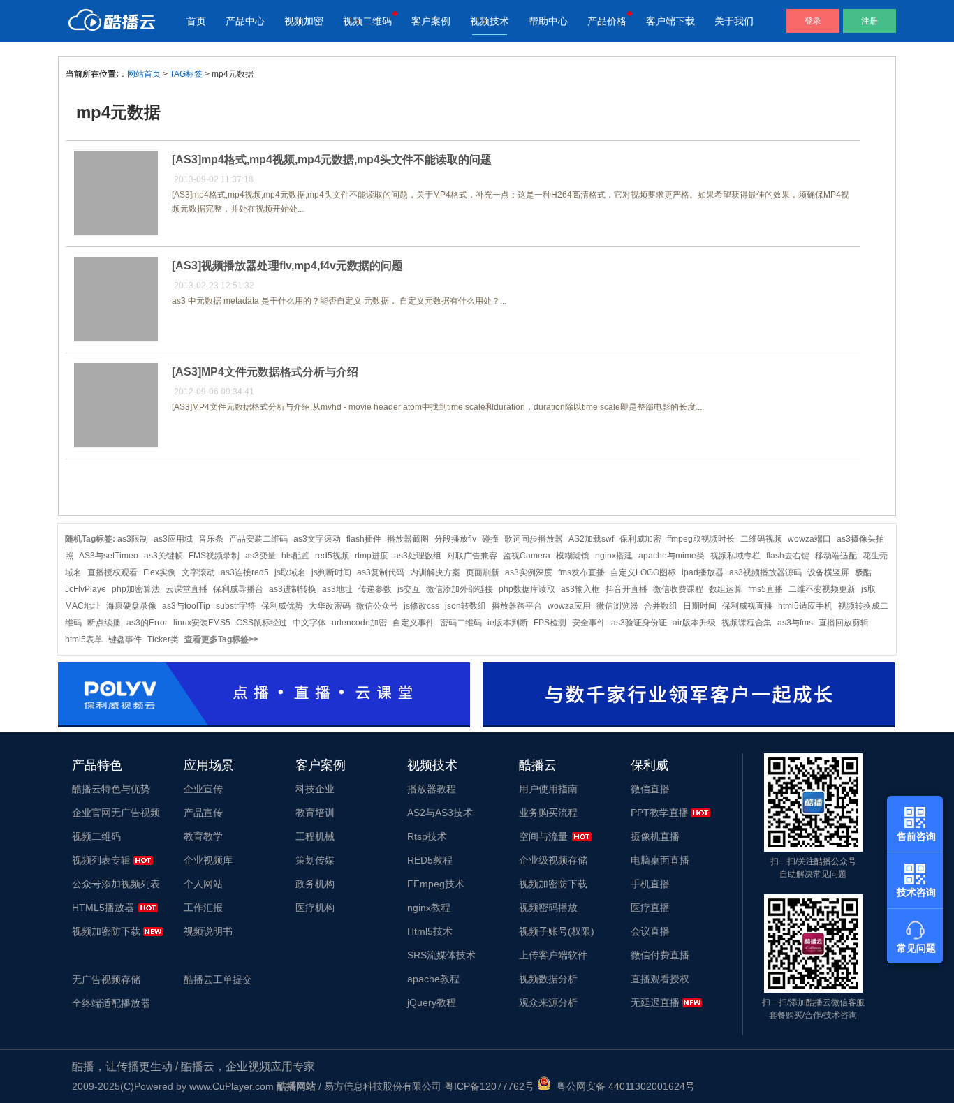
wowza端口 (809, 539)
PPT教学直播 (660, 812)
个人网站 (203, 883)
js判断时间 (331, 572)
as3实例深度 (528, 572)
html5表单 (84, 639)
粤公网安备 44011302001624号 (623, 1086)
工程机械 (315, 836)
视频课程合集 (746, 623)
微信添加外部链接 (459, 589)
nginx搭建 (614, 556)
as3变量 (260, 556)
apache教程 (433, 978)
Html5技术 (430, 931)
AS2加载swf (591, 539)
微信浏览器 (617, 606)
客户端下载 (670, 21)
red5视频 (332, 556)
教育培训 (315, 812)
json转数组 (465, 606)
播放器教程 (431, 788)
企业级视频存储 (553, 860)
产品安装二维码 (258, 539)
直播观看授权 (660, 978)
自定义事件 (413, 623)
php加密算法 (136, 589)
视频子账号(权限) (556, 931)
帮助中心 (548, 21)
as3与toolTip (186, 606)
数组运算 (725, 589)
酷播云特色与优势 (111, 788)
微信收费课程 (678, 589)
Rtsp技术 (427, 836)
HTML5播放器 (103, 907)
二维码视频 (761, 539)
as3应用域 (173, 539)
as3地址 (337, 589)
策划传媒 (315, 860)
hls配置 (295, 556)
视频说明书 (208, 931)
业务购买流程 (548, 812)
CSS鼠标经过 (261, 623)
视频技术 (489, 21)
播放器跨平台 (517, 606)
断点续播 (104, 623)
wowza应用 (569, 606)
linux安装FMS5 (201, 623)
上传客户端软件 (553, 955)
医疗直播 (650, 907)
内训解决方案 (435, 572)
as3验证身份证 (639, 623)
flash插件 (363, 539)
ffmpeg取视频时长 (701, 539)
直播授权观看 (112, 572)
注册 (869, 21)
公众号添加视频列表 (116, 883)
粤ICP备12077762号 (489, 1086)
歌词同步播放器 (533, 539)
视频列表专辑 (101, 860)
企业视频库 (208, 860)
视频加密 (303, 21)
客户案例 (430, 21)
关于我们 (734, 21)
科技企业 (315, 788)
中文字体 (309, 623)
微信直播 (650, 788)
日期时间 (700, 606)
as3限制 (132, 539)
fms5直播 (765, 589)
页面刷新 (482, 572)
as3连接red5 (245, 572)
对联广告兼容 (472, 556)
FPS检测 (550, 623)
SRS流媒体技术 (441, 955)
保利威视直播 (747, 606)
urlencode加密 (359, 623)
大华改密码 (330, 606)
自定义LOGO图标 (643, 572)
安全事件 (589, 623)
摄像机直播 (655, 836)
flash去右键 (787, 556)
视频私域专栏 (735, 556)
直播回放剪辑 (844, 623)
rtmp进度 (371, 556)
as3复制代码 (380, 572)
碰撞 (490, 539)
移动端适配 (836, 556)
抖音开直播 (626, 589)
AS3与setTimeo (108, 556)
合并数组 (660, 606)
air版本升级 (694, 623)
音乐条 (210, 539)
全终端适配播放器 (111, 1003)
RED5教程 (430, 860)
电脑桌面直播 (660, 860)
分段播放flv (455, 539)
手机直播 (650, 883)
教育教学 (203, 836)
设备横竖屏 (828, 572)
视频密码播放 (548, 907)
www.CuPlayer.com (231, 1086)
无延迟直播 (655, 1002)
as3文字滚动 (317, 539)
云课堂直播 (186, 589)
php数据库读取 (527, 589)
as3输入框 (580, 589)
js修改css (421, 606)
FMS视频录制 (214, 556)
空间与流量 (543, 836)
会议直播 (650, 931)
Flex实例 (159, 572)
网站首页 (144, 74)
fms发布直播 (581, 572)
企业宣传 (203, 788)
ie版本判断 (507, 623)
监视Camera (526, 556)
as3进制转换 (292, 589)
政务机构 (315, 883)
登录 (813, 21)
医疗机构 (315, 907)
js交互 (408, 589)
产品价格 (606, 21)
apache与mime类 (671, 556)
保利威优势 (282, 606)
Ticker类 (163, 639)
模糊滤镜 (572, 556)
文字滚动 (198, 572)
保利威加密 (640, 539)
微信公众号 (377, 606)
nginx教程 (428, 907)
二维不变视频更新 (822, 589)
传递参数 (375, 589)
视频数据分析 (548, 978)
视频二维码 (367, 21)
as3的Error (147, 623)
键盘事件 (125, 639)
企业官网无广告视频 (116, 812)
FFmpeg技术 (435, 883)
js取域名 (290, 572)
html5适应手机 (805, 606)
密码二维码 (461, 623)
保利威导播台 (238, 589)
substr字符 (236, 606)
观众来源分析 (548, 1002)
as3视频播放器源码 (765, 572)
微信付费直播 (660, 955)
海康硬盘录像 (131, 606)
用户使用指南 (548, 788)
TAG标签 (186, 74)
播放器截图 (408, 539)
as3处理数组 (417, 556)
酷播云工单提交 (218, 979)
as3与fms (795, 623)
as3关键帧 (163, 556)
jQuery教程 (431, 1002)
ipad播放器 (703, 572)
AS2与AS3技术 (440, 812)
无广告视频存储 (106, 979)
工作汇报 (203, 907)
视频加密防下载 (106, 931)
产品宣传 (203, 812)
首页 (196, 21)
